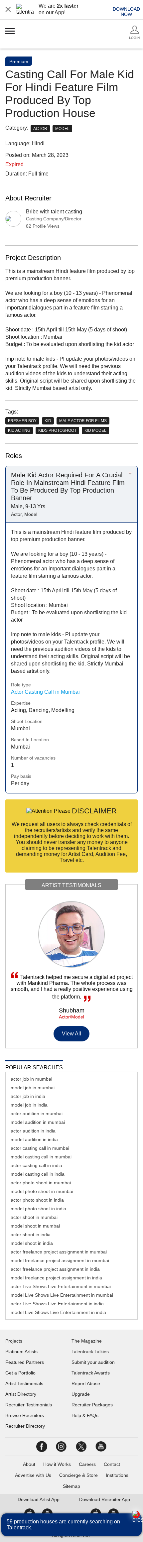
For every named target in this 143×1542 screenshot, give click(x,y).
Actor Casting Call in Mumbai (45, 692)
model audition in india (34, 1139)
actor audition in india (33, 1130)
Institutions (117, 1475)
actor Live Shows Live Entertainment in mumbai (61, 1286)
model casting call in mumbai (41, 1156)
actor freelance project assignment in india (55, 1269)
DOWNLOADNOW (126, 11)
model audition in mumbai (38, 1122)
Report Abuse (86, 1383)
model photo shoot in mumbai (42, 1191)
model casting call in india (38, 1174)
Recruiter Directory (25, 1426)
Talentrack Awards (91, 1372)
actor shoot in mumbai (34, 1217)
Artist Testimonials (24, 1383)
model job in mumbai (33, 1087)
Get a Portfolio (20, 1372)
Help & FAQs (85, 1415)
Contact (112, 1464)
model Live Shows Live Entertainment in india (58, 1312)
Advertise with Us (33, 1475)
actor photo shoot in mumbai (41, 1182)
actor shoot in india (31, 1234)
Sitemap (71, 1486)
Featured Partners (24, 1362)
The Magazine (87, 1341)
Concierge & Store (78, 1475)
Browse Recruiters (24, 1415)
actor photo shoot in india (37, 1200)
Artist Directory (20, 1394)
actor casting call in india (36, 1165)
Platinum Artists (21, 1351)
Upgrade (81, 1394)
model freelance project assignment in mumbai (60, 1260)
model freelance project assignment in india (56, 1277)
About (29, 1464)
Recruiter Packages (92, 1404)
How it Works (57, 1464)
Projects (13, 1341)
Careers (87, 1464)
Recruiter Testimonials (28, 1404)
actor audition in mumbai (37, 1113)
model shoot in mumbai (35, 1226)
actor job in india (28, 1096)
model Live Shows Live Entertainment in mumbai (62, 1295)
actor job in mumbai (31, 1079)
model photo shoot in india (38, 1208)
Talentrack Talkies (90, 1351)
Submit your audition (93, 1362)
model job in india (29, 1105)
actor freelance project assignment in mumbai (59, 1251)
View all (71, 1033)
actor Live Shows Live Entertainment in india (57, 1303)
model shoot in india (32, 1243)
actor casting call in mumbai (40, 1148)
